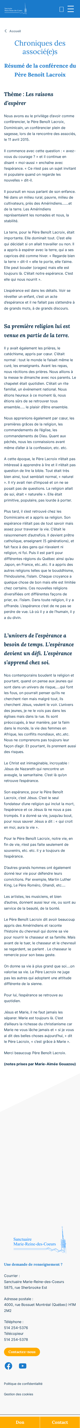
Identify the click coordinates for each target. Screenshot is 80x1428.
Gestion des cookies (18, 1394)
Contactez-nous (22, 1351)
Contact (60, 1422)
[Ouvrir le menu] (70, 9)
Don (20, 1422)
